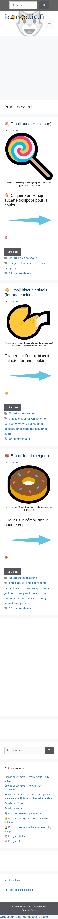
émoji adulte (16, 582)
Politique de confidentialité (18, 889)
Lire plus (12, 251)
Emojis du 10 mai (14, 803)
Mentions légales (13, 880)
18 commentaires (20, 608)
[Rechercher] (44, 5)
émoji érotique (32, 588)
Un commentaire (19, 438)
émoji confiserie (19, 263)
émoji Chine (31, 418)
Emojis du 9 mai (13, 808)
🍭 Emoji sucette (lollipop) (27, 124)
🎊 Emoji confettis (14, 836)
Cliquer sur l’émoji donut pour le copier (24, 916)
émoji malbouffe (28, 593)
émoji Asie (15, 418)
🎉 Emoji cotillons (14, 841)
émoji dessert (38, 263)
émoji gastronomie (27, 428)
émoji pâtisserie (28, 598)
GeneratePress (29, 910)
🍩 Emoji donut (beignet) (26, 456)
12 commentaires (20, 273)
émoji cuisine (26, 423)
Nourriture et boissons (23, 258)
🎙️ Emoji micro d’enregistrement (22, 813)
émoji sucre (11, 268)
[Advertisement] (29, 66)
